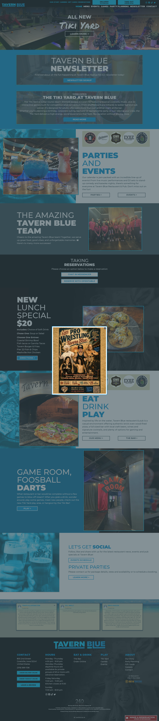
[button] (105, 328)
